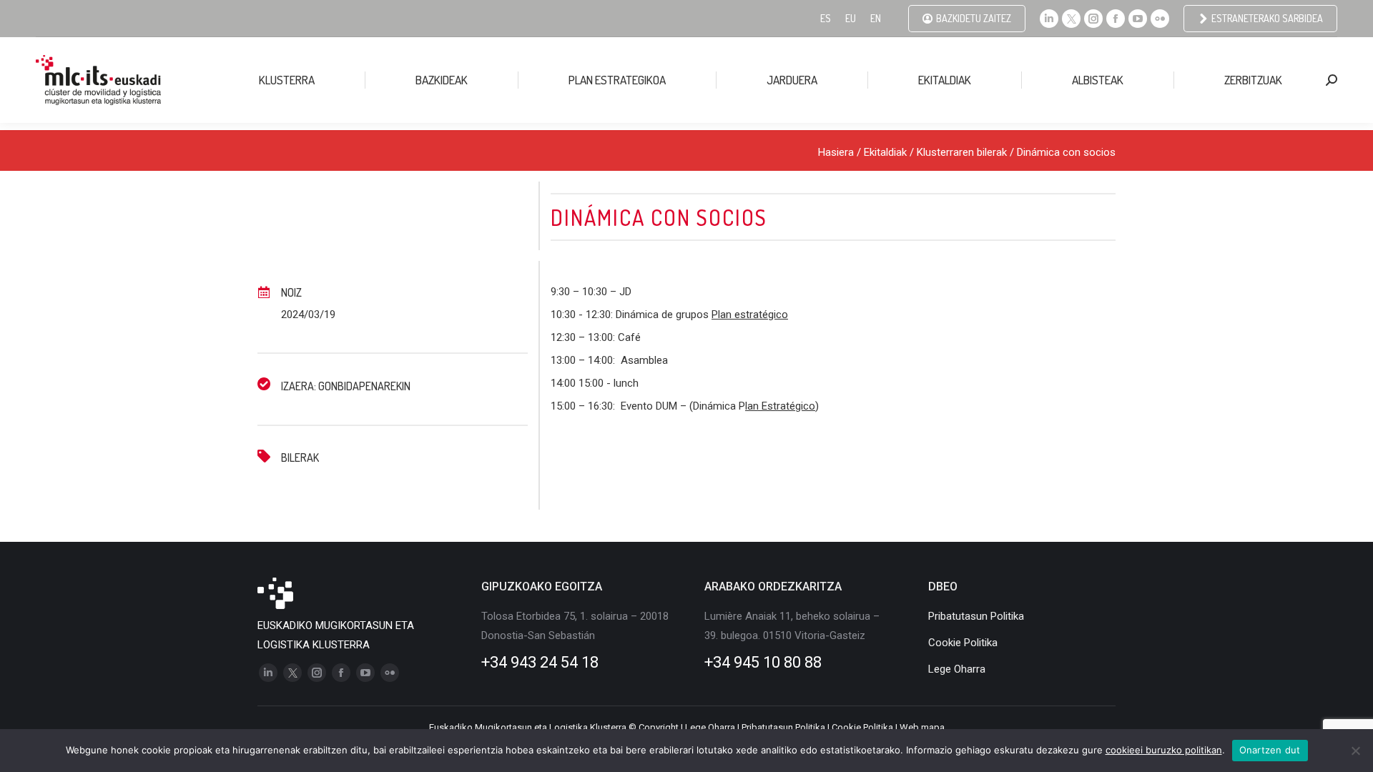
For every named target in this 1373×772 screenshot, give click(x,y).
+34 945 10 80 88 (763, 662)
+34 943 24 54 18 (540, 662)
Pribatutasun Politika (783, 727)
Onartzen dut (1270, 750)
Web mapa (922, 727)
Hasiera (836, 152)
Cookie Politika (862, 727)
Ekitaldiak (885, 152)
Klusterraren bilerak (962, 152)
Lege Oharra (710, 727)
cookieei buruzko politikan (1164, 750)
